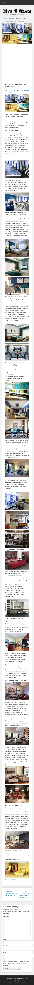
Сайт (4, 952)
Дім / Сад (12, 18)
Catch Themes (21, 982)
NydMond (20, 90)
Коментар (6, 916)
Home (6, 18)
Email (5, 946)
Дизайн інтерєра (21, 18)
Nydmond (19, 978)
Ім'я (5, 939)
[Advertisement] (17, 65)
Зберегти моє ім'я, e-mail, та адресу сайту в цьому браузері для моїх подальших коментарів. (16, 963)
